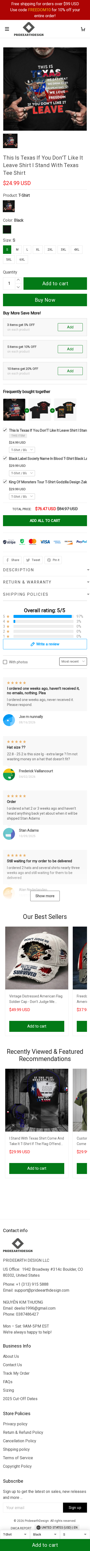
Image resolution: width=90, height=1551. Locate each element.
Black (19, 220)
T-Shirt (24, 195)
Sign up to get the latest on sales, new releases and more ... (44, 1494)
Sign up (75, 1508)
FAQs (7, 1381)
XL (38, 249)
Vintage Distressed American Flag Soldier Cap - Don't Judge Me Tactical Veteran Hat (35, 999)
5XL (9, 259)
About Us (11, 1356)
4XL (76, 249)
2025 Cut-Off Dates (20, 1398)
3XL (63, 249)
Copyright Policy (17, 1466)
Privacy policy (15, 1424)
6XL (22, 259)
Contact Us (12, 1364)
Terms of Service (18, 1457)
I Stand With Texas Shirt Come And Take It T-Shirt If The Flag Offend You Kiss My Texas (36, 1141)
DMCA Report (21, 1528)
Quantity (10, 272)
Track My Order (16, 1373)
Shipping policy (16, 1449)
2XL (50, 249)
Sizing (8, 1390)
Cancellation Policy (19, 1441)
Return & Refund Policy (23, 1432)
